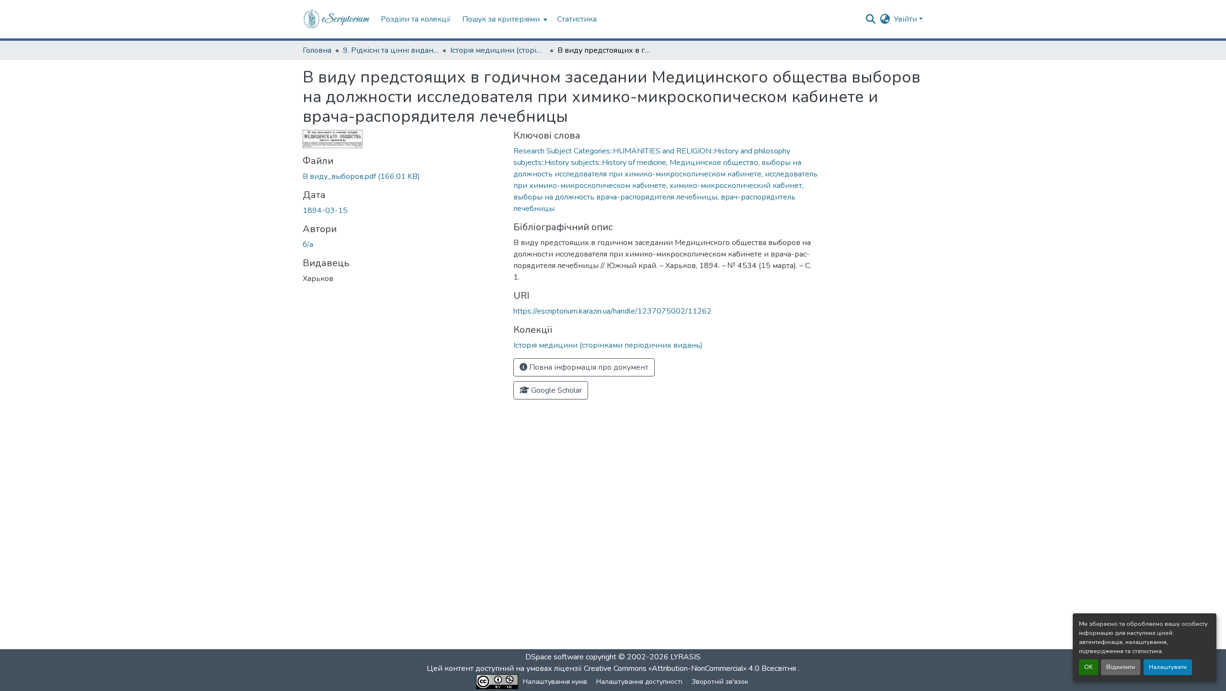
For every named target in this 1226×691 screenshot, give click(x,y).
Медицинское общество (714, 162)
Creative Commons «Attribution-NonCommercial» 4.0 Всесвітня (691, 668)
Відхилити (1120, 667)
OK (1088, 667)
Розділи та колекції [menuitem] (416, 19)
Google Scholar (555, 390)
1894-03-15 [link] (325, 210)
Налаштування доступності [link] (639, 681)
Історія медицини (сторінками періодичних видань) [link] (498, 50)
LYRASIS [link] (685, 657)
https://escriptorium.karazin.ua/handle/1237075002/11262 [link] (612, 311)
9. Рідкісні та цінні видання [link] (391, 50)
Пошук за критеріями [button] (501, 19)
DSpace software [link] (554, 657)
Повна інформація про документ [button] (587, 367)
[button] (337, 19)
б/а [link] (308, 244)
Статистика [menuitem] (577, 19)
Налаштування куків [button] (555, 681)
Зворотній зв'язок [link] (720, 681)
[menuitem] (503, 19)
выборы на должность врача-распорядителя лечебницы (615, 197)
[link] (402, 176)
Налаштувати (1168, 667)
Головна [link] (317, 50)
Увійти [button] (906, 19)
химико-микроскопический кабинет (736, 185)
